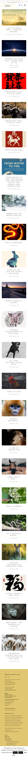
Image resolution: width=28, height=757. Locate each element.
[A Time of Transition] (14, 437)
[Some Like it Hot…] (14, 466)
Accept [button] (15, 752)
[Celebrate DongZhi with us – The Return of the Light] (14, 643)
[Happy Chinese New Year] (14, 583)
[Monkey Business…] (14, 408)
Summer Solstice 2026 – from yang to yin (14, 60)
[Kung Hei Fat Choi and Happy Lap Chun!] (14, 259)
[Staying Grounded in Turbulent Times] (14, 552)
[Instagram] (22, 5)
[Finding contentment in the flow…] (14, 319)
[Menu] (25, 5)
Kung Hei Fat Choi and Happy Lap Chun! (14, 271)
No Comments (19, 34)
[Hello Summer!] (14, 495)
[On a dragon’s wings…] (14, 523)
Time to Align (14, 391)
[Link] (14, 1)
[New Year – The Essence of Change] (14, 612)
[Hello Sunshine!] (14, 232)
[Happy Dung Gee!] (14, 139)
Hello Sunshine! (14, 242)
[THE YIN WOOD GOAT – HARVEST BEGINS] (14, 17)
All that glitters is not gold (14, 362)
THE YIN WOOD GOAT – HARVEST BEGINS (14, 29)
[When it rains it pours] (14, 290)
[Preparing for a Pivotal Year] (14, 81)
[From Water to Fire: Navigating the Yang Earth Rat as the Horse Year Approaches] (14, 166)
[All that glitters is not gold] (14, 350)
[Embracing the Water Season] (14, 203)
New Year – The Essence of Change (14, 624)
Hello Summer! (14, 506)
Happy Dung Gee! (14, 150)
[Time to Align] (14, 381)
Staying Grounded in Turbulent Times (14, 564)
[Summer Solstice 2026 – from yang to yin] (14, 48)
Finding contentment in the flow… (14, 331)
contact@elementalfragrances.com (12, 731)
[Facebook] (19, 5)
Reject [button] (20, 752)
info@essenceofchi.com (10, 684)
